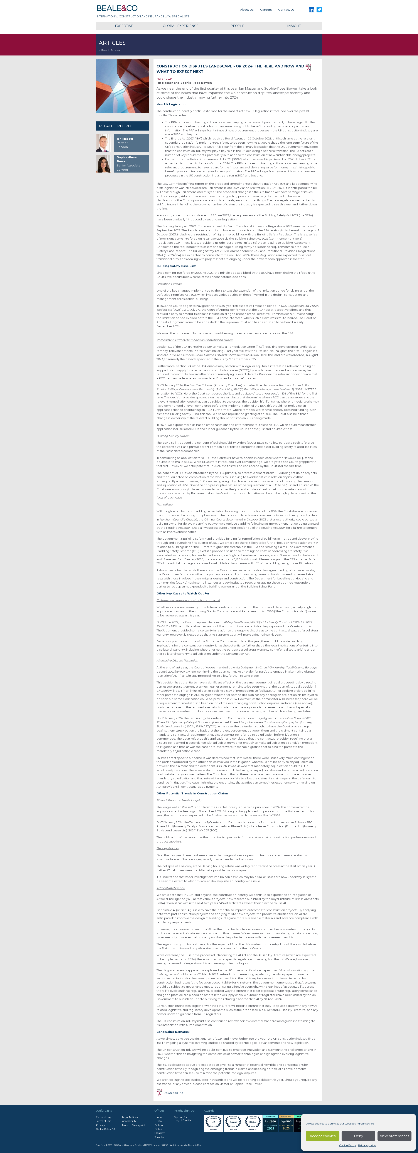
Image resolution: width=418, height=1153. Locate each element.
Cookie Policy (347, 1145)
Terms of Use (103, 1121)
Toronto (159, 1137)
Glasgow (160, 1133)
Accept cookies (322, 1136)
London (159, 1117)
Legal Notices (130, 1117)
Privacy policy (367, 1145)
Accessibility (129, 1121)
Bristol (158, 1121)
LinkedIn (311, 10)
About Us (246, 9)
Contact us (286, 9)
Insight (294, 26)
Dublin (159, 1125)
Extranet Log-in (105, 1117)
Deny (358, 1136)
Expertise (124, 26)
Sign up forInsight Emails (182, 1119)
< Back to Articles (109, 50)
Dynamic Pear (195, 1145)
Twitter (319, 10)
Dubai (158, 1129)
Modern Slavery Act (133, 1125)
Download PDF (312, 67)
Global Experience (181, 26)
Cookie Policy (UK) (106, 1129)
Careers (266, 9)
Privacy (100, 1125)
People (237, 26)
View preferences (394, 1136)
